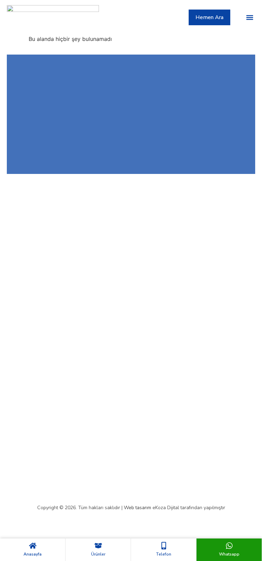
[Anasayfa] (33, 545)
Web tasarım (137, 507)
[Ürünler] (98, 545)
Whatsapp (229, 554)
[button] (249, 17)
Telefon (163, 554)
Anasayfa (33, 554)
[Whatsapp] (229, 545)
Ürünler (98, 554)
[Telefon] (164, 545)
